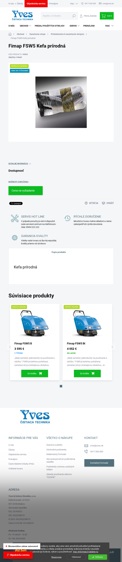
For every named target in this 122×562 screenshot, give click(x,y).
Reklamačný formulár (56, 454)
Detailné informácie (18, 164)
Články (20, 3)
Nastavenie (56, 557)
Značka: (15, 57)
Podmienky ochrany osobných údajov (60, 468)
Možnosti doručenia (18, 182)
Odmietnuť (76, 557)
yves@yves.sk (96, 445)
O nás (11, 3)
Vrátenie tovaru (15, 468)
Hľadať (74, 16)
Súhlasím (99, 557)
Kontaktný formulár (99, 463)
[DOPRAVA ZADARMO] (34, 323)
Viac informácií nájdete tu (85, 552)
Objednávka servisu (36, 3)
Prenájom (53, 3)
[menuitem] (12, 25)
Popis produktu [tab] (59, 252)
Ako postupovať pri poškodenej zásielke (60, 460)
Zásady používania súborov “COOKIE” (59, 475)
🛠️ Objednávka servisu (18, 555)
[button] (61, 386)
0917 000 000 (96, 451)
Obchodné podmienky (56, 449)
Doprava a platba (54, 445)
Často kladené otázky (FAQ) (21, 464)
